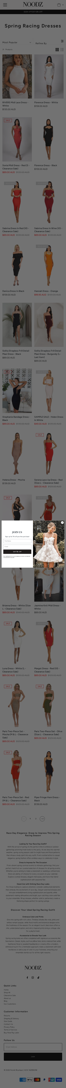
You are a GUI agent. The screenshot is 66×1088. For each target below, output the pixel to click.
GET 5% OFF (17, 552)
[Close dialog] (62, 522)
